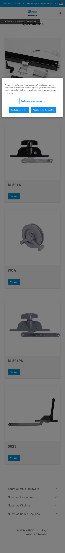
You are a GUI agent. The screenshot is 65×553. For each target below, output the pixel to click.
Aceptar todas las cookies (44, 110)
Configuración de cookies (31, 101)
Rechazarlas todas (19, 110)
